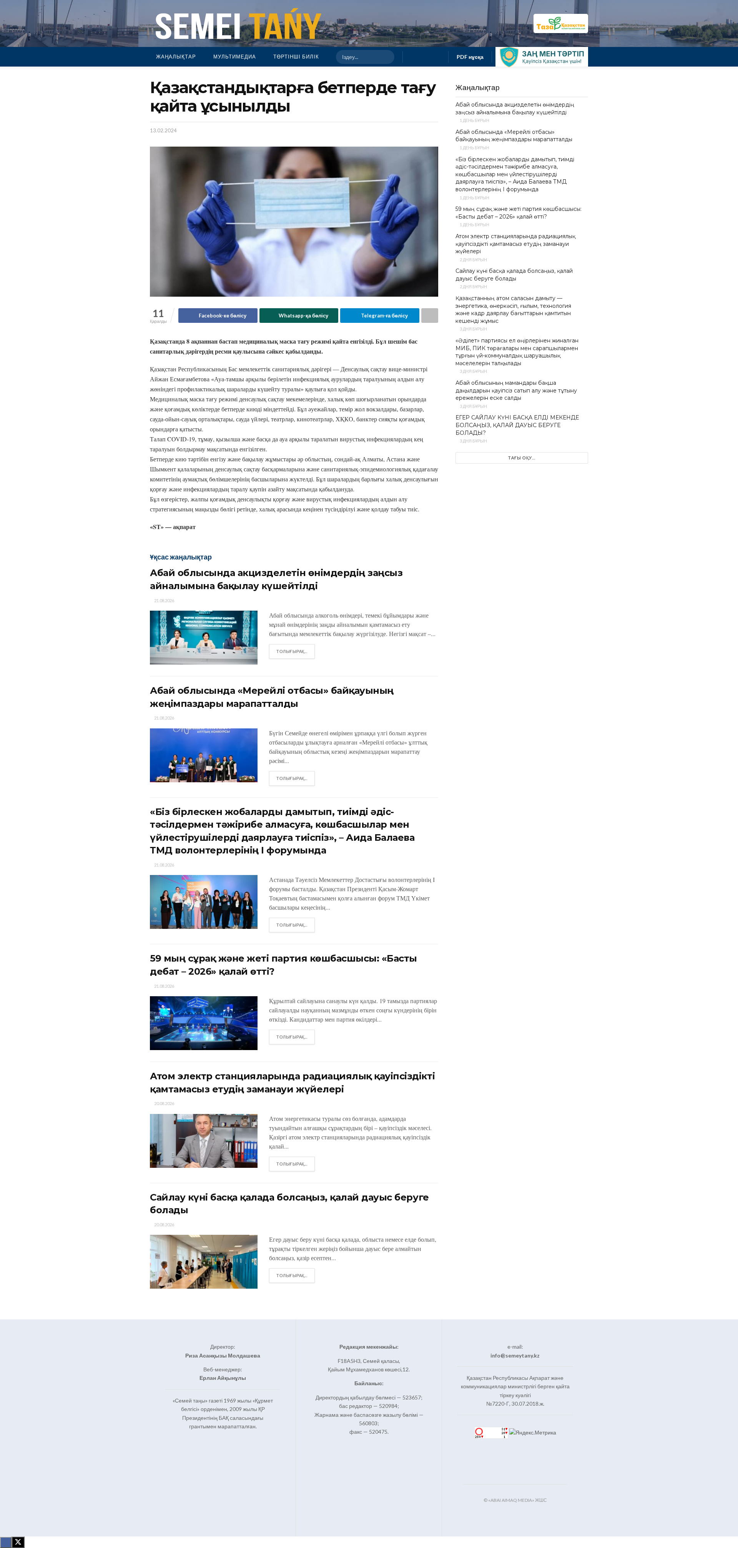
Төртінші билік (296, 56)
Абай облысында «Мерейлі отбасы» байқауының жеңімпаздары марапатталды (513, 136)
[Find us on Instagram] (425, 57)
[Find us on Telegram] (437, 57)
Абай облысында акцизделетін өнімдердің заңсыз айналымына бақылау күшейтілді (514, 108)
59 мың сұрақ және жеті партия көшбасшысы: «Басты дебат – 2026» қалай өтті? (518, 212)
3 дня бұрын (473, 328)
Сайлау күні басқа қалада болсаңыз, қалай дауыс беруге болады (514, 274)
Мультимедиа (234, 56)
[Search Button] (385, 57)
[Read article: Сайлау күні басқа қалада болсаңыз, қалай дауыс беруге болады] (204, 1262)
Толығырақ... (295, 651)
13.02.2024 (163, 130)
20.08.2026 (163, 1103)
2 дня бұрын (473, 259)
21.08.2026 (163, 600)
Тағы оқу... (521, 457)
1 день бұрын (474, 120)
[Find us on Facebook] (413, 57)
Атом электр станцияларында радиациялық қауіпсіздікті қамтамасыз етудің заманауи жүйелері (515, 244)
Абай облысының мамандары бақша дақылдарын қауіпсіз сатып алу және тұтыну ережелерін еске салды (516, 390)
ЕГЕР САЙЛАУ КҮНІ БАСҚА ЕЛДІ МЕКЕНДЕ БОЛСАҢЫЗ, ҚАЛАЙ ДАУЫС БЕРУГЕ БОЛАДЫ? (517, 425)
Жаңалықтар (176, 56)
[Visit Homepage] (237, 23)
